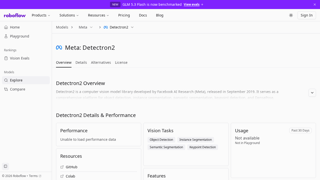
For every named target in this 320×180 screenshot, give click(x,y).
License (121, 62)
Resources (96, 15)
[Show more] (312, 93)
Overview (64, 62)
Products (39, 15)
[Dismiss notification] (314, 4)
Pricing (124, 15)
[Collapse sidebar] (5, 166)
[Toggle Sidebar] (52, 100)
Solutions (67, 15)
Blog (160, 15)
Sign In (307, 15)
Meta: (73, 47)
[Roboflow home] (15, 15)
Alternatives (101, 62)
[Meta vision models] (59, 47)
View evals (192, 4)
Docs (143, 15)
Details (81, 62)
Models (62, 27)
